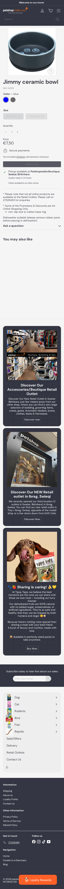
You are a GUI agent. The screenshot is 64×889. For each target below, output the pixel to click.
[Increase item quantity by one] (17, 132)
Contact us (9, 803)
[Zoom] (50, 70)
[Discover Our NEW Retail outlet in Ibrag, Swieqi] (32, 459)
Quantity (8, 125)
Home (6, 856)
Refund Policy (10, 825)
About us (8, 795)
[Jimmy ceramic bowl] (25, 274)
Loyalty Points (10, 799)
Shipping (20, 156)
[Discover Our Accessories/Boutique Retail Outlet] (32, 355)
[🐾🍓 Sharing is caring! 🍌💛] (32, 557)
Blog (5, 864)
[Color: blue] (9, 288)
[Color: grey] (15, 288)
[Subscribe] (48, 679)
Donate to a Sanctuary (14, 860)
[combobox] (32, 19)
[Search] (57, 19)
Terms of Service (12, 820)
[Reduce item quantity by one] (6, 132)
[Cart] (50, 11)
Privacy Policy (10, 816)
